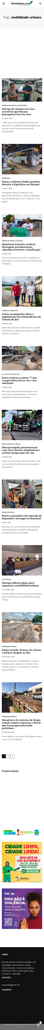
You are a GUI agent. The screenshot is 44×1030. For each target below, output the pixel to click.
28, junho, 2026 (7, 323)
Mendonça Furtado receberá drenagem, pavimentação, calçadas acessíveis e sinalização (21, 247)
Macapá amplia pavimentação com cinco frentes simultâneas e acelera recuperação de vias (21, 450)
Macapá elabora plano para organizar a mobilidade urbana (20, 584)
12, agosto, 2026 (7, 118)
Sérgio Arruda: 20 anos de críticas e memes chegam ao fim (21, 651)
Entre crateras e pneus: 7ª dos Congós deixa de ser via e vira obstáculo (19, 380)
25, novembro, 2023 (8, 657)
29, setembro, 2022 (8, 732)
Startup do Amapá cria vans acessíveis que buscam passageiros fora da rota (18, 111)
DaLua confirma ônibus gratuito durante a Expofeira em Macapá (21, 183)
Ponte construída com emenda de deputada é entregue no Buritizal (22, 517)
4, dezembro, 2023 (8, 589)
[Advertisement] (22, 55)
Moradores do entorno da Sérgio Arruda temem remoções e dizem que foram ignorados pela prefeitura (21, 724)
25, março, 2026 (7, 457)
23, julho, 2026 (6, 254)
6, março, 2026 (6, 522)
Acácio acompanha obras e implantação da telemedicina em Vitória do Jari (21, 316)
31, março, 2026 (7, 387)
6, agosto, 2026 (7, 188)
